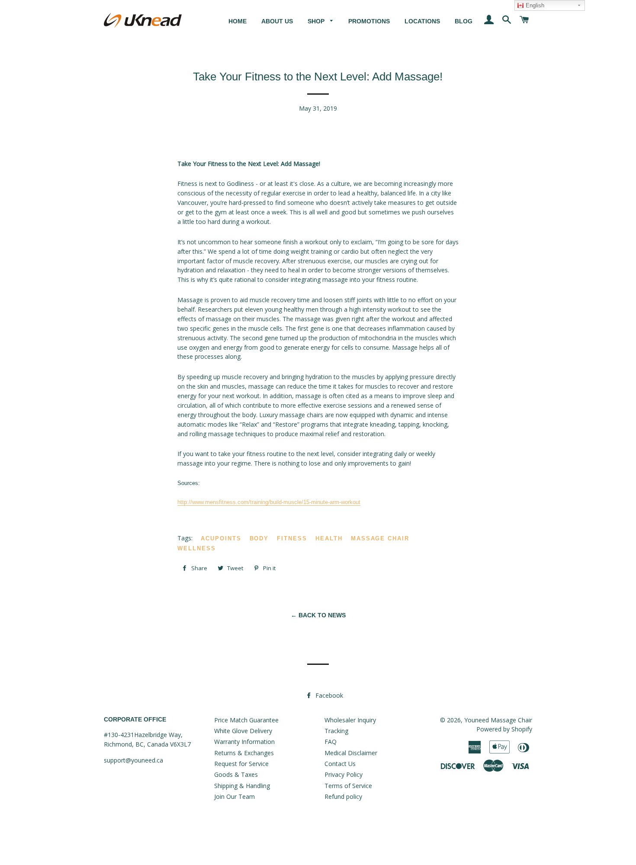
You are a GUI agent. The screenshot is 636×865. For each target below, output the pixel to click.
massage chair (380, 538)
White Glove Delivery (243, 731)
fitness (292, 538)
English (534, 5)
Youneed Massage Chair (498, 720)
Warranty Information (244, 741)
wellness (196, 548)
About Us (277, 21)
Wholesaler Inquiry (350, 720)
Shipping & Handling (242, 786)
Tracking (336, 731)
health (329, 538)
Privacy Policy (343, 774)
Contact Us (340, 764)
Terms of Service (348, 786)
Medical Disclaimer (350, 753)
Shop (317, 21)
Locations (422, 21)
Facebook (328, 695)
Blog (463, 21)
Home (237, 21)
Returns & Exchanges (244, 753)
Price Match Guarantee (246, 720)
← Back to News (318, 615)
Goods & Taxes (236, 774)
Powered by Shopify (504, 729)
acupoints (221, 538)
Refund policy (343, 796)
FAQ (330, 741)
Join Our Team (234, 796)
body (259, 538)
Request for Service (241, 764)
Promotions (369, 21)
